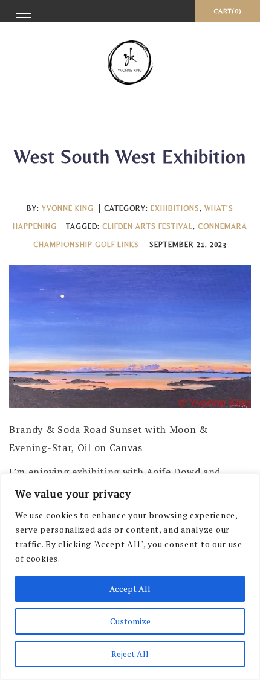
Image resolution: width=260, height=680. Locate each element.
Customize (130, 621)
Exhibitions (175, 208)
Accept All (130, 588)
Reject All (130, 653)
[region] (130, 576)
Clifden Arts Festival (147, 226)
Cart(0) (227, 10)
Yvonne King (68, 208)
